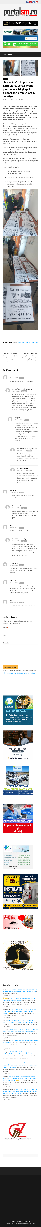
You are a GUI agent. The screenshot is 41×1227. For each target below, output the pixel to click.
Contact (13, 1221)
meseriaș (27, 342)
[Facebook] (27, 2)
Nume (5, 627)
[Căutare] (35, 54)
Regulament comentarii (23, 1221)
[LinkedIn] (33, 2)
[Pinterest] (30, 2)
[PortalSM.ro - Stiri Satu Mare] (20, 16)
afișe (19, 342)
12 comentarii (25, 100)
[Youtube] (37, 2)
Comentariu (7, 643)
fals (22, 342)
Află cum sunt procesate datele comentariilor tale (19, 673)
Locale (5, 79)
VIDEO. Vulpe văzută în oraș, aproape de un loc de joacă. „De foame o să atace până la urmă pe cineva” (20, 1011)
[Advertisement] (22, 682)
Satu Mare (34, 342)
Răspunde (21, 378)
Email (5, 635)
